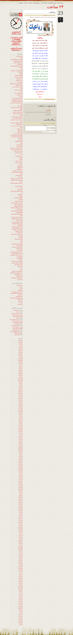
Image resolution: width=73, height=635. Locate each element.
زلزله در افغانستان (19, 169)
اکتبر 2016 (21, 525)
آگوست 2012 (20, 607)
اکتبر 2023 (21, 396)
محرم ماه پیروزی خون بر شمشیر (17, 217)
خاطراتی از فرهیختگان (19, 141)
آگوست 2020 (20, 449)
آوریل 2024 (21, 386)
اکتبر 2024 (21, 376)
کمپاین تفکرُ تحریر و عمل (18, 204)
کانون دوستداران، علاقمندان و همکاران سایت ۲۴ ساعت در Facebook (16, 40)
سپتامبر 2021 (20, 427)
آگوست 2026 (20, 340)
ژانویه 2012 (21, 619)
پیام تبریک (21, 96)
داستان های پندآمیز (19, 144)
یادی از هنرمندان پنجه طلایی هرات (17, 277)
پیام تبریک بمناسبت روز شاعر (18, 98)
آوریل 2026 (21, 347)
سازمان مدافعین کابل (19, 175)
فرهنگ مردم (20, 199)
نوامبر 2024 (21, 375)
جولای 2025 (21, 361)
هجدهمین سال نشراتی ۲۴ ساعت (17, 261)
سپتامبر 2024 (20, 378)
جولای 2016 (21, 530)
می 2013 (21, 593)
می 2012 (21, 612)
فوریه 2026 (21, 350)
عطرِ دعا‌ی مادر (20, 290)
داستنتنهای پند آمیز (20, 146)
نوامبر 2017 (21, 503)
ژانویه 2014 (21, 579)
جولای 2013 (21, 589)
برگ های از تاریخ (20, 81)
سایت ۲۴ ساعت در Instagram (16, 49)
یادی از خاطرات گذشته (19, 274)
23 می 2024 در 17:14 (48, 110)
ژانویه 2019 (21, 480)
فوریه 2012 (21, 617)
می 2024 (21, 385)
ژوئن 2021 (21, 432)
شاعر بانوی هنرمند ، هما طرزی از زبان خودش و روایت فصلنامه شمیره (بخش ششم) (16, 293)
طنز (22, 192)
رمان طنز (21, 159)
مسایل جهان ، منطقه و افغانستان (17, 218)
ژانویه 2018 (21, 500)
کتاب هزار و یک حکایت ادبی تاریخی (17, 202)
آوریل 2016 (21, 535)
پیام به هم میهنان (20, 94)
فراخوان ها (21, 196)
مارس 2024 (21, 388)
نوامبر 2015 (21, 543)
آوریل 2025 (21, 366)
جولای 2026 (21, 342)
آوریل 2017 (21, 515)
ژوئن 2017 (21, 512)
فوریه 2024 (21, 390)
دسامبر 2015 (20, 541)
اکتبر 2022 (21, 408)
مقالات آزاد (21, 237)
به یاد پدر (21, 91)
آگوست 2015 (20, 548)
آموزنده (21, 57)
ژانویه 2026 (21, 352)
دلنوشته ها (21, 157)
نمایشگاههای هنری (19, 257)
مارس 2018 (21, 497)
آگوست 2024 (20, 380)
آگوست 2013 (20, 588)
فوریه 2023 (21, 401)
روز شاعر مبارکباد (20, 285)
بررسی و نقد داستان (19, 80)
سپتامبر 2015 (20, 546)
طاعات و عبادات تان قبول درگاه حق (17, 191)
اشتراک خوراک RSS (15, 14)
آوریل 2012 (21, 614)
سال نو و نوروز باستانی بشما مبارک (17, 178)
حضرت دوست (20, 304)
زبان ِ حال (21, 286)
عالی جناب (21, 302)
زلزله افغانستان (20, 167)
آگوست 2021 (20, 429)
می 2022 (21, 416)
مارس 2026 (21, 348)
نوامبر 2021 (21, 424)
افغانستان (21, 73)
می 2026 (21, 345)
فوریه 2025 (21, 370)
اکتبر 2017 (21, 505)
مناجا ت (21, 240)
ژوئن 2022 (21, 414)
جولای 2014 (21, 569)
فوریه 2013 (21, 597)
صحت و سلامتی (20, 189)
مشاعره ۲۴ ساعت (19, 220)
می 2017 (21, 513)
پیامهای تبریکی (20, 105)
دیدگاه (60, 19)
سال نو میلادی (20, 176)
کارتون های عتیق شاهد (19, 201)
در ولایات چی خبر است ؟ (18, 151)
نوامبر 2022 (21, 406)
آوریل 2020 (21, 456)
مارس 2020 (21, 457)
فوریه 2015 (21, 558)
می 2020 (21, 454)
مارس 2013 (21, 596)
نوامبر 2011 (21, 622)
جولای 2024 (21, 381)
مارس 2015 (21, 556)
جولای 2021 (21, 431)
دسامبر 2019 (20, 462)
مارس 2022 (21, 419)
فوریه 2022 (21, 421)
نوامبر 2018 (21, 484)
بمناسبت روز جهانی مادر (18, 89)
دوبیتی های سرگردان (19, 296)
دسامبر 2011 (20, 621)
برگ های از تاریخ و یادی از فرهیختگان (16, 83)
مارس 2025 (21, 368)
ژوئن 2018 (21, 492)
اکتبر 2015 (21, 545)
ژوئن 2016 (21, 531)
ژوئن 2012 (21, 611)
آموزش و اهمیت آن (19, 56)
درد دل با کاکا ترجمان (19, 156)
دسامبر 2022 (20, 404)
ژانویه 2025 (21, 371)
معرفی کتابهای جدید (19, 232)
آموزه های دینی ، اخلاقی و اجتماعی (17, 59)
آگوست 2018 (20, 489)
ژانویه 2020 (21, 460)
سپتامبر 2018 (20, 487)
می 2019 (21, 474)
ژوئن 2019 (21, 472)
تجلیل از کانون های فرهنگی (18, 110)
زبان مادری (21, 164)
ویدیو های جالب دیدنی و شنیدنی (17, 271)
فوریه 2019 (21, 479)
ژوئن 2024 (21, 383)
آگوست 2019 (20, 469)
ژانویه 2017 (21, 520)
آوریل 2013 (21, 594)
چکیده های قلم (20, 130)
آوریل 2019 (21, 475)
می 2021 (21, 434)
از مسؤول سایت (20, 64)
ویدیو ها (21, 269)
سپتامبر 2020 (20, 447)
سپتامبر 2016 (20, 527)
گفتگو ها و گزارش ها (19, 212)
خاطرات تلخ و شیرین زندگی (18, 133)
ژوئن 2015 (21, 551)
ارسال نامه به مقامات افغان (18, 61)
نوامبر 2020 (21, 444)
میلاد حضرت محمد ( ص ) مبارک (17, 246)
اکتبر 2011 (21, 624)
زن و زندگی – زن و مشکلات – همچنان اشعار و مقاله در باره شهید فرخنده (17, 172)
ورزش (21, 267)
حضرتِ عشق (20, 300)
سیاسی (21, 187)
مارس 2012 (21, 616)
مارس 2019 (21, 477)
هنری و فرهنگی (20, 266)
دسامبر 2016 (20, 522)
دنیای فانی (21, 288)
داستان (21, 143)
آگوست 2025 (20, 360)
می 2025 (21, 365)
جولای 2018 (21, 490)
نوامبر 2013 (21, 583)
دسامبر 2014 (20, 561)
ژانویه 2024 (21, 391)
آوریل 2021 (21, 436)
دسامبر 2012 (20, 601)
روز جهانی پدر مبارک (19, 160)
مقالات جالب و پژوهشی (19, 239)
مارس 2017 (21, 517)
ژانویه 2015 (21, 560)
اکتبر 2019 (21, 465)
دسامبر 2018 (20, 482)
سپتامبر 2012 (20, 606)
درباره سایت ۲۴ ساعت (19, 152)
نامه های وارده (20, 250)
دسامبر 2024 (20, 373)
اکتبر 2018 (21, 485)
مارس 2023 (21, 399)
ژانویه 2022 (21, 423)
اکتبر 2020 (21, 446)
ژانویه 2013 (21, 599)
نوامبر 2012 (21, 602)
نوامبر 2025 (21, 355)
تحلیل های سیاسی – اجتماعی (18, 112)
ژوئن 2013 (21, 591)
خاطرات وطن (20, 139)
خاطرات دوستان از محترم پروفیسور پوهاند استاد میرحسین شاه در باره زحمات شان (16, 137)
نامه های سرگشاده (19, 248)
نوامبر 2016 (21, 523)
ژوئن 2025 (21, 363)
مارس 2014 (21, 576)
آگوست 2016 (20, 528)
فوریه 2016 (21, 538)
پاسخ (54, 117)
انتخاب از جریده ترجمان (19, 76)
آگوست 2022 (20, 411)
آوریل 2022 (21, 418)
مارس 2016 (21, 536)
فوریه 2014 (21, 578)
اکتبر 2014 (21, 564)
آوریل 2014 (21, 574)
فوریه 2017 (21, 518)
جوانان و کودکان (20, 128)
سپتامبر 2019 (20, 467)
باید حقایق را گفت (19, 78)
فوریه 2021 (21, 439)
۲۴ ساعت (55, 6)
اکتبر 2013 (21, 584)
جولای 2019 (21, 470)
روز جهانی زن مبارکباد (19, 162)
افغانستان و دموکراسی (19, 75)
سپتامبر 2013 (20, 586)
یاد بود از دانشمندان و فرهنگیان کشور (16, 272)
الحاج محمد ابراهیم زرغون (49, 99)
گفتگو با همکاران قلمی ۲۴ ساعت (17, 210)
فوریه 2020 (21, 459)
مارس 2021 (21, 437)
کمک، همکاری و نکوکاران (18, 206)
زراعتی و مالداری (20, 165)
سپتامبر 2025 (20, 358)
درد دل (21, 154)
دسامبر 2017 (20, 502)
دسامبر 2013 (20, 581)
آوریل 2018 (21, 495)
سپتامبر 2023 (20, 398)
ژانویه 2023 (21, 403)
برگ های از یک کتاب (19, 85)
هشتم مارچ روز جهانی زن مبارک (17, 262)
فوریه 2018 (21, 498)
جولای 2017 (21, 510)
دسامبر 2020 (20, 442)
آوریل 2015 (21, 555)
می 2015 (21, 553)
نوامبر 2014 (21, 563)
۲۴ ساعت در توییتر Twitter (16, 32)
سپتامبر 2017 (20, 507)
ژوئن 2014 (21, 571)
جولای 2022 (21, 413)
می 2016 (21, 533)
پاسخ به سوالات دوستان (19, 93)
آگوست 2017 (20, 508)
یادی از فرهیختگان (20, 276)
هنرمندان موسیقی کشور (18, 264)
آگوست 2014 (20, 568)
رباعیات (52, 12)
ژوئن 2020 (21, 452)
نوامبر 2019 (21, 464)
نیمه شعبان (21, 259)
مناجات (21, 242)
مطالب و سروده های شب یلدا (18, 221)
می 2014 (21, 573)
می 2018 (21, 494)
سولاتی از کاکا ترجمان (19, 186)
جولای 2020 (21, 451)
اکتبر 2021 (21, 426)
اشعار (45, 15)
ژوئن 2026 (21, 343)
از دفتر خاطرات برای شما (18, 62)
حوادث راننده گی (20, 132)
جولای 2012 (21, 609)
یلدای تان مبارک (20, 279)
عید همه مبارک (20, 194)
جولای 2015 (21, 550)
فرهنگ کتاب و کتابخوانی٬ (18, 197)
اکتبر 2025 (21, 357)
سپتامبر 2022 (20, 409)
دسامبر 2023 (20, 393)
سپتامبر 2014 (20, 566)
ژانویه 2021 (21, 441)
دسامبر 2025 (20, 353)
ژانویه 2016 (21, 540)
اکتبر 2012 (21, 604)
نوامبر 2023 (21, 394)
